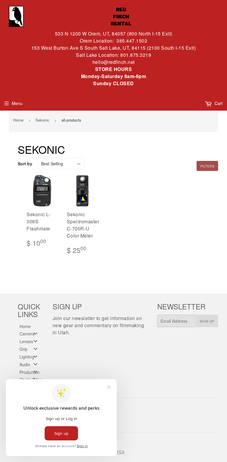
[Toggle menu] (35, 333)
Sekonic (42, 120)
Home (18, 120)
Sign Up (207, 321)
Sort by (25, 164)
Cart (218, 103)
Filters (207, 166)
